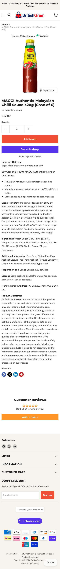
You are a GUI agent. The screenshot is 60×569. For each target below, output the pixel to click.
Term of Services (44, 553)
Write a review (30, 417)
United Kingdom (29, 509)
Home (5, 24)
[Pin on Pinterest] (21, 374)
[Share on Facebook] (4, 374)
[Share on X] (9, 374)
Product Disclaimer (30, 557)
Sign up (47, 495)
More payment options (30, 156)
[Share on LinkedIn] (15, 374)
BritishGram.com (13, 110)
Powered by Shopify (30, 563)
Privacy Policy (11, 553)
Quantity (6, 122)
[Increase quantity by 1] (28, 129)
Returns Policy (27, 553)
